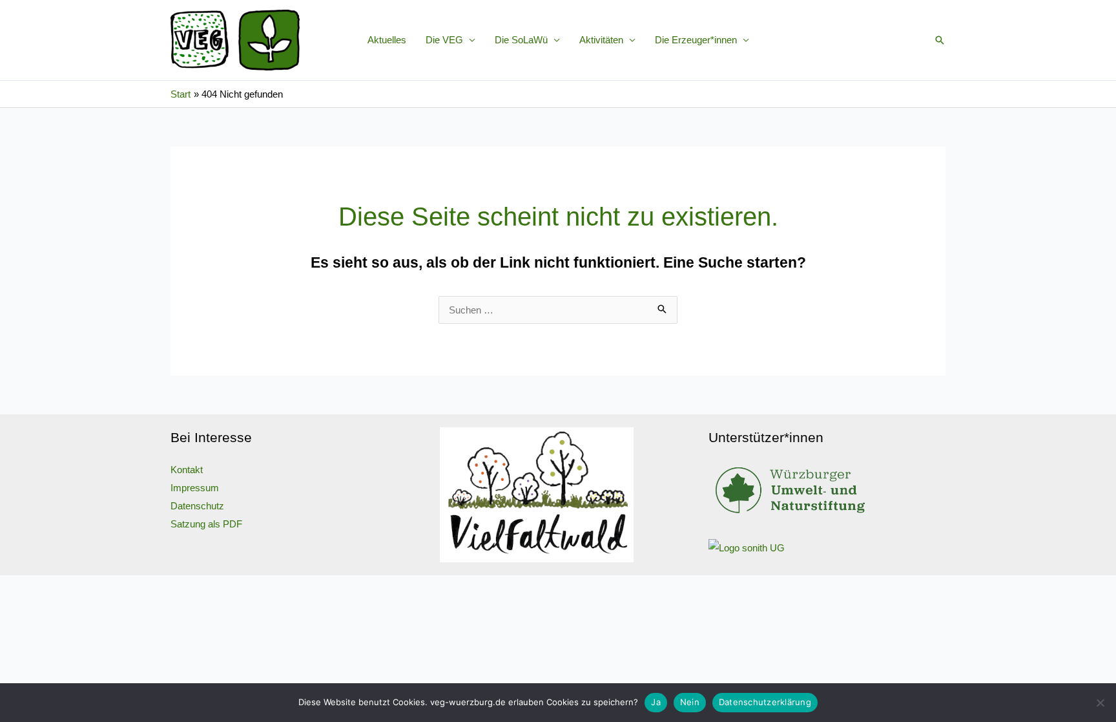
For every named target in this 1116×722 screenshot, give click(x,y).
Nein (689, 702)
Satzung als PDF (206, 523)
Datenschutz (197, 505)
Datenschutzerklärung (765, 702)
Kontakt (186, 469)
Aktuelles (386, 39)
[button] (940, 40)
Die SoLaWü (521, 39)
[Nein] (1099, 702)
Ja (656, 702)
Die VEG (444, 39)
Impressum (194, 487)
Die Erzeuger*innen (696, 39)
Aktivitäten (601, 39)
